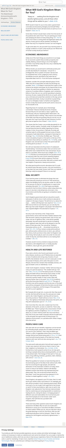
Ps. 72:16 (51, 140)
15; (27, 154)
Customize (18, 445)
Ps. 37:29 (48, 302)
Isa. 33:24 (38, 272)
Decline (11, 445)
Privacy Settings (49, 441)
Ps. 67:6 (45, 144)
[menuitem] (2, 2)
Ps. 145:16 (58, 38)
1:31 (29, 154)
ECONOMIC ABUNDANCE (8, 26)
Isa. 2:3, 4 (57, 203)
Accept (4, 445)
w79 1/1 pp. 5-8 (6, 5)
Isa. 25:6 (35, 136)
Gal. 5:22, (37, 358)
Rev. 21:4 (56, 298)
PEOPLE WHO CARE (7, 40)
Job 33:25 (50, 279)
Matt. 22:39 (53, 348)
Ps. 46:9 (41, 186)
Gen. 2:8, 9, (57, 152)
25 (41, 358)
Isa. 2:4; (47, 348)
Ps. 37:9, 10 (34, 229)
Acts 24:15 (51, 311)
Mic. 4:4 (35, 239)
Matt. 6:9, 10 (36, 31)
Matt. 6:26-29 (52, 121)
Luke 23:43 (29, 158)
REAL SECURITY (5, 31)
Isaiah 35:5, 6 (48, 281)
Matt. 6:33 (53, 21)
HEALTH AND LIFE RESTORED (9, 35)
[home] (2, 2)
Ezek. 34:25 (30, 341)
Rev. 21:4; (32, 272)
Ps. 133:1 (51, 376)
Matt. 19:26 (35, 85)
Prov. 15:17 (55, 335)
